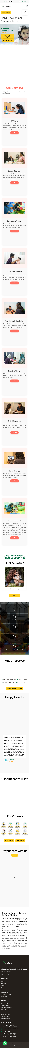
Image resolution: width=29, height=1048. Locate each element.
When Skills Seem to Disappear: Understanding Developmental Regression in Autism (14, 880)
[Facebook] (20, 1)
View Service (14, 132)
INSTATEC (17, 1045)
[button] (27, 6)
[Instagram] (22, 1)
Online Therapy (14, 589)
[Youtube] (24, 1)
